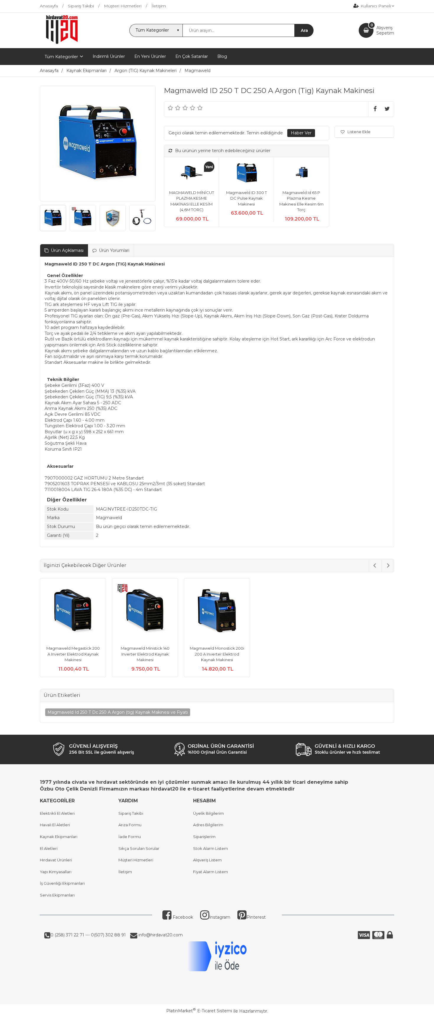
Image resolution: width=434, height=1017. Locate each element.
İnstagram (219, 917)
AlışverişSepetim (385, 30)
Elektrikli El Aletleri (57, 813)
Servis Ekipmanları (57, 895)
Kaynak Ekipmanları (58, 836)
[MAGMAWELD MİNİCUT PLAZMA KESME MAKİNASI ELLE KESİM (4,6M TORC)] (191, 173)
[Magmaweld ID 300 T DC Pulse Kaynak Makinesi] (246, 173)
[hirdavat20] (62, 42)
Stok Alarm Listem (210, 848)
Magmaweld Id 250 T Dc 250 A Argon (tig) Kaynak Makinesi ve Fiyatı (118, 712)
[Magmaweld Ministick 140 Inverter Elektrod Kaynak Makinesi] (145, 612)
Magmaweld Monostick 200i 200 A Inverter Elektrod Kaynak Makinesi (217, 654)
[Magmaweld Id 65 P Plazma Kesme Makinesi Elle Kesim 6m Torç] (301, 173)
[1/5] (170, 107)
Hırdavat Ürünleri (56, 860)
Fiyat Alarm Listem (210, 871)
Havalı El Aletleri (55, 824)
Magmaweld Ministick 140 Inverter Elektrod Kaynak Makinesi (145, 654)
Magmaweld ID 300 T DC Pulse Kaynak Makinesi (246, 198)
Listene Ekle (359, 131)
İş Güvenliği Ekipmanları (62, 883)
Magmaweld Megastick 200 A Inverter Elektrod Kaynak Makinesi (73, 654)
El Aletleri (49, 848)
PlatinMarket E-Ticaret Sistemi (199, 1010)
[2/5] (174, 107)
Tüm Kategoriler (61, 56)
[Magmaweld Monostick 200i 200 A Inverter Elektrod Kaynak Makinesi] (217, 612)
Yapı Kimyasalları (55, 871)
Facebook (182, 917)
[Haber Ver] (301, 133)
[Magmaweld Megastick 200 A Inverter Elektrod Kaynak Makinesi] (73, 612)
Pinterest (256, 917)
